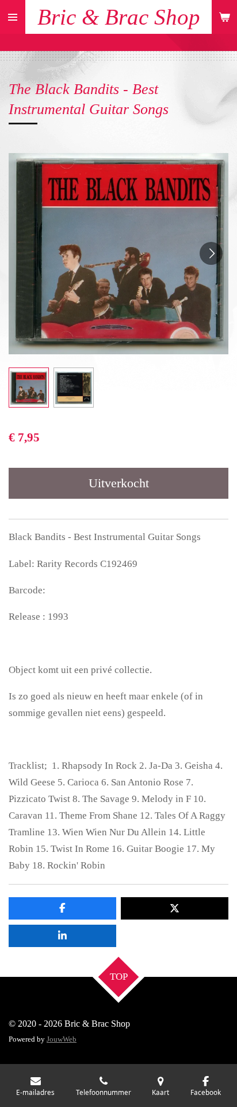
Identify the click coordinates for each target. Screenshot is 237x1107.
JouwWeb (62, 1039)
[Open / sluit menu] (12, 17)
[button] (29, 387)
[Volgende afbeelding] (211, 253)
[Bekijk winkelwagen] (224, 17)
